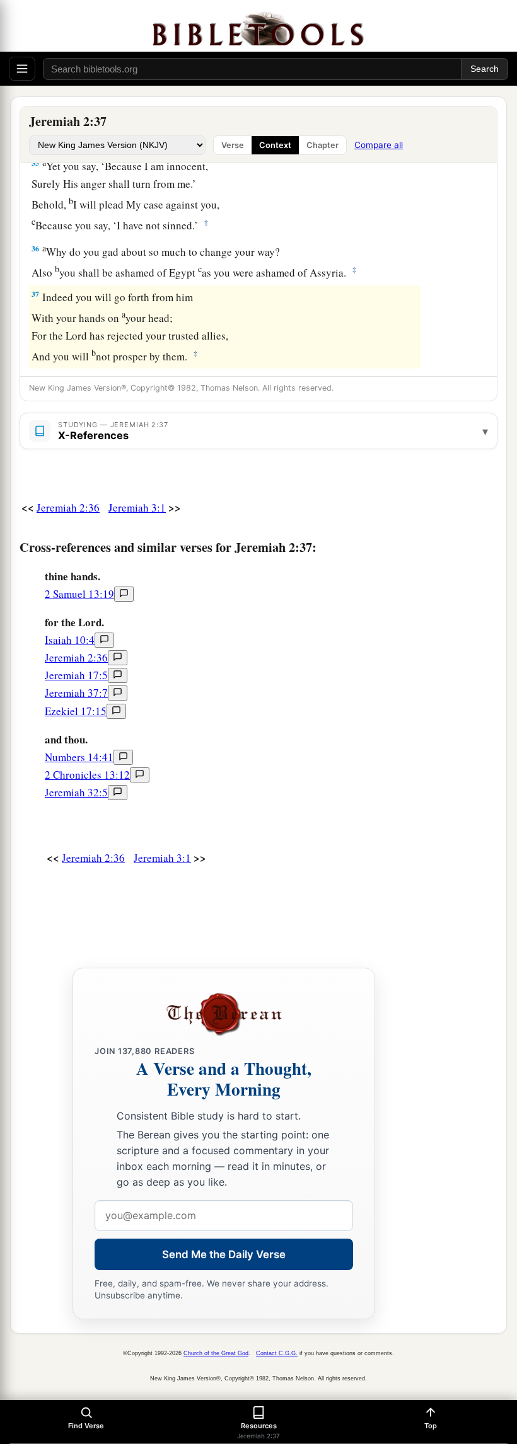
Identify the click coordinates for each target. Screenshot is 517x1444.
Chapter (322, 145)
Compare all (378, 145)
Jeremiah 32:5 (76, 792)
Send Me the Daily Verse (224, 1254)
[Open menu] (22, 69)
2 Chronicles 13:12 (87, 774)
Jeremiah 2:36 (68, 507)
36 (35, 248)
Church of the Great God (215, 1353)
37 (35, 294)
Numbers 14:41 (79, 757)
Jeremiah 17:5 (76, 675)
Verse (232, 145)
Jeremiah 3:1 (137, 507)
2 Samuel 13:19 (79, 594)
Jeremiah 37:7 (76, 692)
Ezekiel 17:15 (76, 711)
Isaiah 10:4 (70, 640)
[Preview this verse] (124, 594)
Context (275, 145)
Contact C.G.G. (277, 1353)
